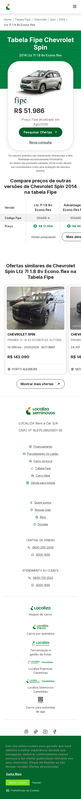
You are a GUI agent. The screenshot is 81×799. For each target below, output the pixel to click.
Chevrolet (40, 19)
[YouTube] (45, 732)
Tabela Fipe (22, 19)
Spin (53, 19)
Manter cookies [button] (18, 782)
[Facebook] (54, 732)
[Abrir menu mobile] (74, 7)
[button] (40, 555)
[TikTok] (35, 732)
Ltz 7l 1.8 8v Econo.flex (19, 24)
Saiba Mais (14, 774)
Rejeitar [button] (36, 782)
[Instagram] (26, 732)
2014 (62, 19)
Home (8, 19)
